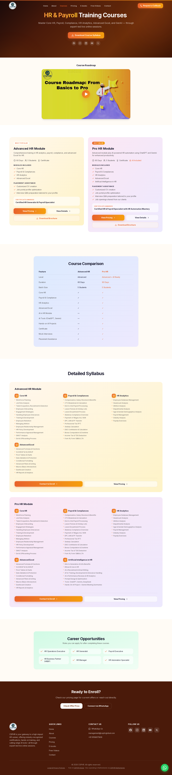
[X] (98, 43)
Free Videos (96, 6)
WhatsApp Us (97, 729)
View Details (62, 211)
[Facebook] (74, 43)
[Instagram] (80, 43)
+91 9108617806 (95, 737)
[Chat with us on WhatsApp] (164, 767)
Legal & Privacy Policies (56, 768)
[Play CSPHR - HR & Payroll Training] (86, 94)
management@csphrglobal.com (102, 733)
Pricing (74, 6)
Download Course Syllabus (88, 35)
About (53, 6)
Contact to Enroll (47, 484)
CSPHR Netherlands (117, 768)
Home (45, 6)
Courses (63, 6)
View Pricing (28, 211)
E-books (83, 6)
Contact (107, 6)
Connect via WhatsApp (98, 706)
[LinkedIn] (86, 43)
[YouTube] (92, 43)
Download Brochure (48, 218)
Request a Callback (152, 6)
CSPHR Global (79, 768)
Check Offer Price (71, 706)
